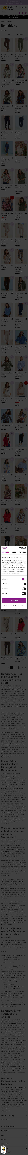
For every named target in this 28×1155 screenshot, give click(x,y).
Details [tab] (14, 552)
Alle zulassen (14, 600)
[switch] (24, 584)
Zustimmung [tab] (5, 552)
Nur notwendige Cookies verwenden (14, 605)
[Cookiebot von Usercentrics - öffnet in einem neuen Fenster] (19, 548)
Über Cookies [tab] (22, 552)
